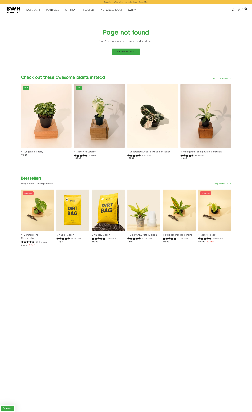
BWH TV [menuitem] (132, 10)
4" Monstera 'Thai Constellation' (30, 236)
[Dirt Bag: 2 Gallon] (108, 210)
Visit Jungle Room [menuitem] (111, 10)
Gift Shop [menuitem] (70, 10)
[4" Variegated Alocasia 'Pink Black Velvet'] (152, 116)
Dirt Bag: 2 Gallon (101, 235)
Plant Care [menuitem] (52, 10)
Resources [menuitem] (88, 10)
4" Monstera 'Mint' (207, 235)
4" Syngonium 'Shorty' (32, 152)
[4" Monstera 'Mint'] (214, 210)
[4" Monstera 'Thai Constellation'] (37, 210)
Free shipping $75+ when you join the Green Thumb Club (126, 2)
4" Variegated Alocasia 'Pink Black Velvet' (148, 152)
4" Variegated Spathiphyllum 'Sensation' (201, 152)
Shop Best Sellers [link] (221, 184)
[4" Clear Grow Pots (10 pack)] (143, 210)
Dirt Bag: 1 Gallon (65, 235)
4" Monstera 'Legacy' (85, 152)
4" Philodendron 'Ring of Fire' (177, 235)
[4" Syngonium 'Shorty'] (46, 116)
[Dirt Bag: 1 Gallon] (72, 210)
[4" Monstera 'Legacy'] (99, 116)
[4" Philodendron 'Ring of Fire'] (179, 210)
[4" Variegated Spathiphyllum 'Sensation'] (205, 116)
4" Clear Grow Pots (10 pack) (142, 235)
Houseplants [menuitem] (32, 10)
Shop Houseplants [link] (221, 78)
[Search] (233, 10)
